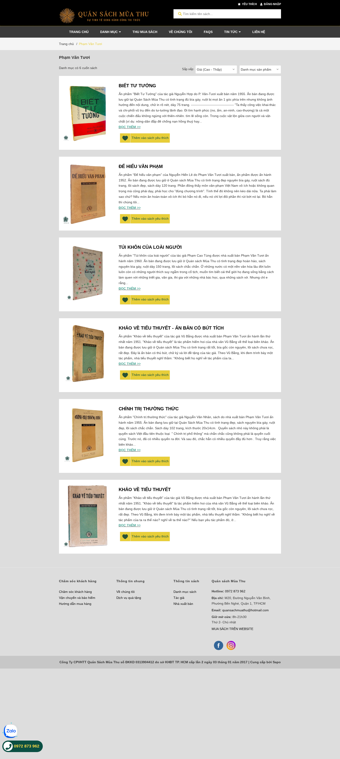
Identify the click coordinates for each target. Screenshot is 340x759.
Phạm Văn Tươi (90, 44)
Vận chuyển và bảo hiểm (77, 598)
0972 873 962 (235, 591)
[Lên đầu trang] (327, 736)
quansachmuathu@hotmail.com (245, 610)
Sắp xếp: (188, 69)
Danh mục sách (184, 592)
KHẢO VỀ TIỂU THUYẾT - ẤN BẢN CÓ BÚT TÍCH (171, 327)
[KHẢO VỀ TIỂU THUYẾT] (88, 516)
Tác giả (178, 598)
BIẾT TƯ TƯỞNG (137, 85)
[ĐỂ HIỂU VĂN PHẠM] (88, 193)
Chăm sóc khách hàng (75, 592)
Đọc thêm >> (130, 127)
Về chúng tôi (125, 592)
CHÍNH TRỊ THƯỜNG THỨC (149, 408)
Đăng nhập (272, 4)
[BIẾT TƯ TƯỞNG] (88, 113)
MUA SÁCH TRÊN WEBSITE (232, 629)
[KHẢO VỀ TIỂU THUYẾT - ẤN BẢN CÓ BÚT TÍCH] (88, 355)
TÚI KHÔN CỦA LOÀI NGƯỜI (150, 247)
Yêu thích (249, 4)
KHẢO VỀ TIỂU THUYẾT (145, 489)
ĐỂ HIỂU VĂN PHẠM (141, 166)
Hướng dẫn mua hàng (75, 604)
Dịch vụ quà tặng (128, 598)
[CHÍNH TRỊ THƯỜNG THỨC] (88, 436)
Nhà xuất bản (183, 604)
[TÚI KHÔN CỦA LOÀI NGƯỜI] (88, 274)
